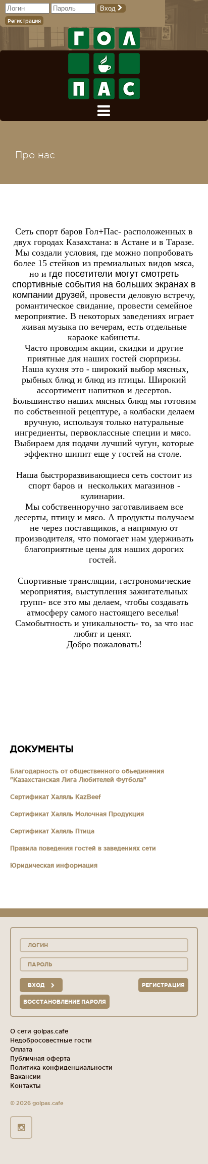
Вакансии (25, 1076)
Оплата (21, 1049)
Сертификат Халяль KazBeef (55, 796)
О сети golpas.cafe (39, 1031)
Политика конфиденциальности (61, 1067)
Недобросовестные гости (51, 1040)
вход (37, 985)
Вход (109, 8)
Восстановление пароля (64, 1002)
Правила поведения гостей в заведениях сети (83, 848)
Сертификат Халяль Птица (52, 831)
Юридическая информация (53, 865)
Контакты (25, 1085)
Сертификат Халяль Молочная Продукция (77, 814)
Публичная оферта (40, 1058)
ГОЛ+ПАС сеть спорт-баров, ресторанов (104, 63)
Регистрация (24, 21)
